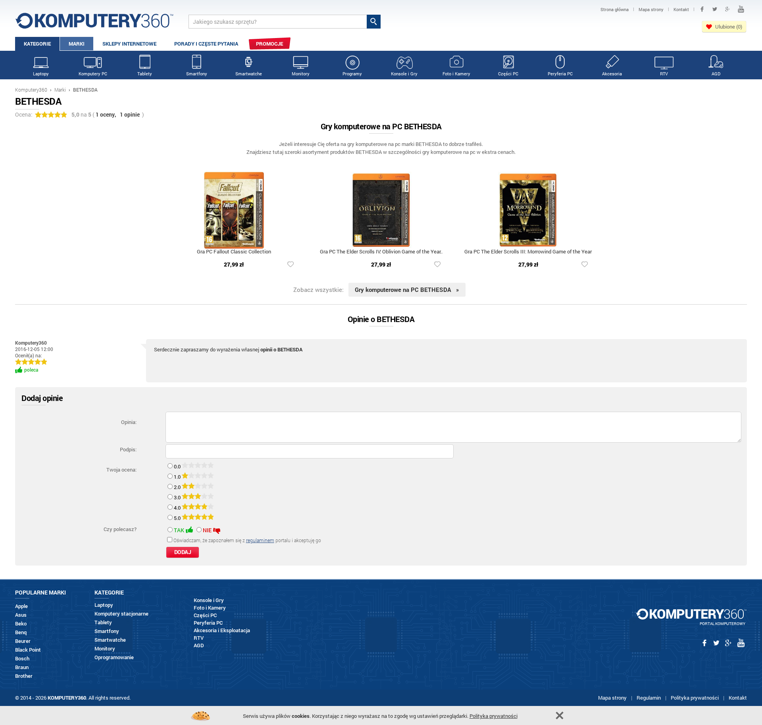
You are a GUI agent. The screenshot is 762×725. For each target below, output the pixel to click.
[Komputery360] (94, 23)
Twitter (715, 9)
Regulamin (649, 697)
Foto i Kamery (456, 74)
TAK (179, 530)
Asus (21, 615)
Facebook (702, 9)
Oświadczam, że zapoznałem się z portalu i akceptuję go (247, 540)
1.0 (178, 476)
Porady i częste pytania (206, 43)
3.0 (178, 497)
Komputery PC (93, 74)
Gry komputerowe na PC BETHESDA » (407, 289)
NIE (207, 530)
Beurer (23, 641)
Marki (77, 43)
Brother (24, 676)
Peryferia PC (560, 74)
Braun (22, 667)
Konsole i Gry (404, 74)
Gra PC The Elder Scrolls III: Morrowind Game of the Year (528, 252)
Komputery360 (31, 89)
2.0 (178, 487)
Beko (21, 623)
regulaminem (260, 540)
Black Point (28, 649)
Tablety (144, 74)
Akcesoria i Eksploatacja (222, 630)
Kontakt (738, 697)
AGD (716, 74)
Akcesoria (612, 74)
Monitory (301, 74)
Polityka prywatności (695, 697)
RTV (664, 74)
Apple (21, 606)
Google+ (727, 9)
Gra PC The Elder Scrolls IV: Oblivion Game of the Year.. (381, 252)
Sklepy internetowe (129, 43)
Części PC (508, 74)
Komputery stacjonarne (121, 613)
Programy (352, 74)
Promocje (269, 43)
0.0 (178, 466)
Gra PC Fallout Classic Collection (234, 252)
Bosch (22, 658)
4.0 (178, 507)
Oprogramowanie (114, 657)
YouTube (741, 9)
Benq (21, 632)
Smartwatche (248, 74)
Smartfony (196, 74)
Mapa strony (612, 697)
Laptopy (41, 74)
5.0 (178, 518)
